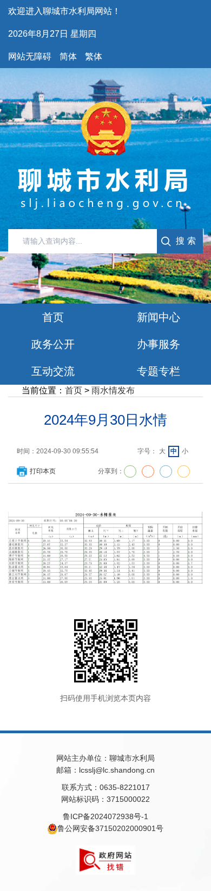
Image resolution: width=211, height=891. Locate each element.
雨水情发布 (113, 390)
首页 (73, 390)
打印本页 (43, 471)
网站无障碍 (29, 56)
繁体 (93, 56)
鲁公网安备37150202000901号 (110, 828)
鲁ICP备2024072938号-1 (105, 816)
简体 (68, 56)
